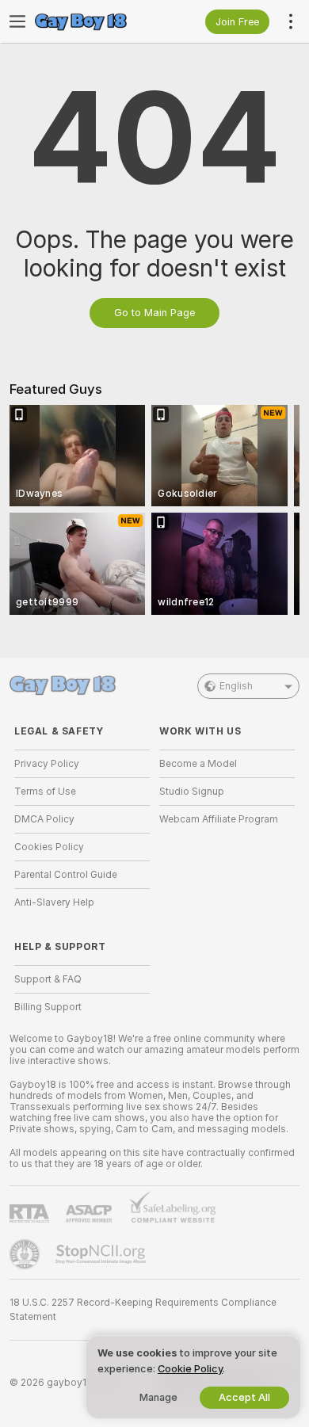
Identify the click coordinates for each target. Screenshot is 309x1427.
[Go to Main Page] (94, 21)
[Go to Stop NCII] (102, 1254)
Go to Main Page (154, 313)
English (236, 686)
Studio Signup (191, 791)
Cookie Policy (190, 1369)
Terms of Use (45, 791)
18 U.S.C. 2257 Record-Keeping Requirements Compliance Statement (143, 1309)
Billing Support (48, 1007)
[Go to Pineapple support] (26, 1254)
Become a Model (198, 763)
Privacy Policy (46, 763)
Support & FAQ (48, 979)
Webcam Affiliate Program (218, 819)
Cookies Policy (49, 847)
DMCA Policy (44, 819)
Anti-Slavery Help (54, 902)
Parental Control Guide (65, 874)
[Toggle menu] (17, 21)
